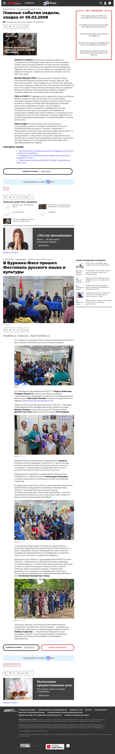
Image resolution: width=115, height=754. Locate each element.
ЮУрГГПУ (6, 324)
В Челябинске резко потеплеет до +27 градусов (94, 35)
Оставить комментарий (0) (57, 647)
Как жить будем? (19, 212)
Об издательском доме (27, 710)
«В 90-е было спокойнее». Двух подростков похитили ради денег (97, 264)
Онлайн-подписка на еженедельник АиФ (52, 710)
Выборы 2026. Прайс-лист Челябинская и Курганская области (40, 715)
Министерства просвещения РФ (38, 401)
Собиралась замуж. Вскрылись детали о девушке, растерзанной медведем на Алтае (97, 287)
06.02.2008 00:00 (9, 9)
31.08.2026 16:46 (8, 259)
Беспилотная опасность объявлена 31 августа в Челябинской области (94, 44)
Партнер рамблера (38, 745)
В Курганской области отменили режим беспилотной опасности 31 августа (94, 53)
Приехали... (52, 212)
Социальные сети (100, 710)
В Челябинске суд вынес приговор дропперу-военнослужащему (93, 26)
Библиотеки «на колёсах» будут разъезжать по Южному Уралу (59, 206)
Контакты (88, 710)
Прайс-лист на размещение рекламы (32, 712)
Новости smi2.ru (10, 253)
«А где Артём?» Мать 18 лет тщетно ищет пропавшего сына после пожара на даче (98, 272)
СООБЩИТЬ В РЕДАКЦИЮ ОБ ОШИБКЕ (76, 715)
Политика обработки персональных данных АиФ (65, 712)
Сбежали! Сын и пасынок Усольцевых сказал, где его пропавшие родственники (99, 302)
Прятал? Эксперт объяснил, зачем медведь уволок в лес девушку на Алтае (97, 279)
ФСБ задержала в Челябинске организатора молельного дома (94, 17)
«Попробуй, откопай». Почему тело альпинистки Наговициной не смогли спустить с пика (98, 294)
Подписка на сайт (76, 710)
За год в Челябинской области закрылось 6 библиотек (23, 220)
